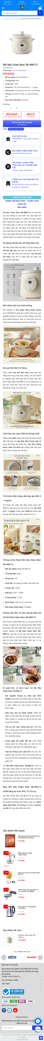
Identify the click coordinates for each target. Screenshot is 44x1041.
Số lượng (6, 104)
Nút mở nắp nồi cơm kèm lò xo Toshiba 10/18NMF (28, 890)
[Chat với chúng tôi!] (38, 1021)
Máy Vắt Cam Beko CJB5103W (25, 854)
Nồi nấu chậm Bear (16, 129)
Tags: (5, 129)
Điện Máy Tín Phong (26, 791)
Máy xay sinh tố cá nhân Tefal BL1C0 (29, 873)
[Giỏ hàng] (39, 8)
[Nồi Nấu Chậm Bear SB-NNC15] (11, 940)
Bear (5, 313)
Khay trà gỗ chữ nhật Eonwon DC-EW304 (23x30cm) (29, 837)
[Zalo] (9, 1010)
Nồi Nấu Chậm (9, 212)
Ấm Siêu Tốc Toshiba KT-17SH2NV (27, 907)
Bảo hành (22, 207)
